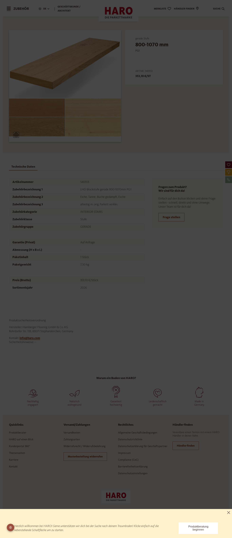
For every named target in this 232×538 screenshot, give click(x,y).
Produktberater (17, 432)
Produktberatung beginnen (198, 528)
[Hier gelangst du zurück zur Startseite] (116, 496)
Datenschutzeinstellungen (132, 473)
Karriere (13, 459)
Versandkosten (72, 432)
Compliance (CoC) (128, 459)
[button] (228, 164)
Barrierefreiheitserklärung (133, 466)
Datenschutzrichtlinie (130, 439)
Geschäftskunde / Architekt (69, 8)
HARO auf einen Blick (21, 439)
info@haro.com (30, 338)
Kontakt (13, 466)
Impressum (124, 453)
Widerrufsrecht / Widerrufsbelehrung (84, 446)
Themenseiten (17, 453)
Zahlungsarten (72, 439)
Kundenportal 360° (19, 446)
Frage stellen (171, 217)
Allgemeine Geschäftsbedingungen (137, 432)
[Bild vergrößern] (16, 135)
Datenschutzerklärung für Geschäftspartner (142, 446)
